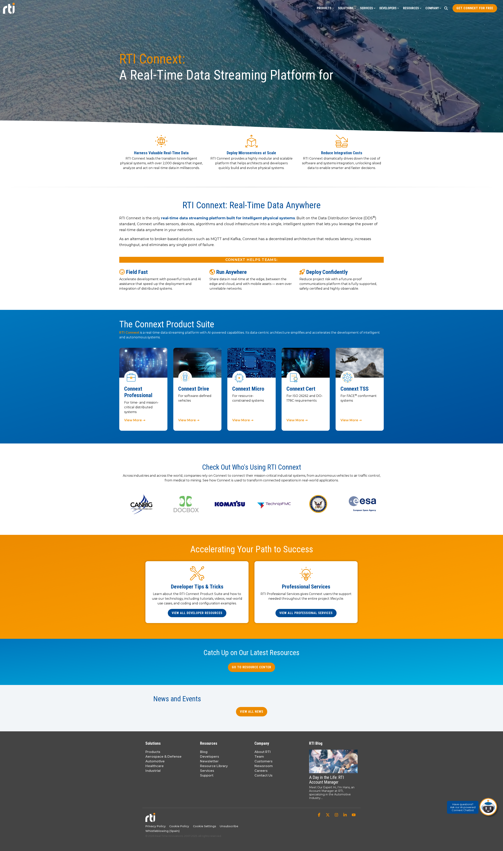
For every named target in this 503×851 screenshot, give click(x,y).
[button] (319, 815)
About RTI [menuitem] (262, 752)
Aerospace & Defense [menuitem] (163, 756)
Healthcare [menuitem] (154, 766)
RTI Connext (129, 332)
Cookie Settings (204, 826)
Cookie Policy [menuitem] (178, 826)
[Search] (446, 8)
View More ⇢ (134, 420)
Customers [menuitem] (263, 761)
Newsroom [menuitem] (263, 766)
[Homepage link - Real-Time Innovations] (150, 820)
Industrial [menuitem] (153, 771)
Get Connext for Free (474, 8)
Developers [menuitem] (209, 756)
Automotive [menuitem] (155, 761)
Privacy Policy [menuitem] (155, 826)
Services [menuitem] (207, 771)
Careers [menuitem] (261, 771)
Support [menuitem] (206, 775)
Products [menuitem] (152, 752)
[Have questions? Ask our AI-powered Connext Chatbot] (488, 807)
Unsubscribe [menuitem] (228, 826)
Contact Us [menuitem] (263, 775)
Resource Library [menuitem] (214, 766)
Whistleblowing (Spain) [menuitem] (162, 831)
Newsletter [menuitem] (209, 761)
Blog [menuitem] (203, 752)
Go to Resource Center (251, 667)
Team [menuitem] (259, 756)
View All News (251, 711)
